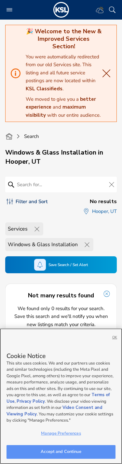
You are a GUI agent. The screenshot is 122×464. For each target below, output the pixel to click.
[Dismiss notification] (106, 293)
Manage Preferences (61, 433)
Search (31, 136)
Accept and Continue (61, 452)
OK (114, 337)
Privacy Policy (31, 401)
